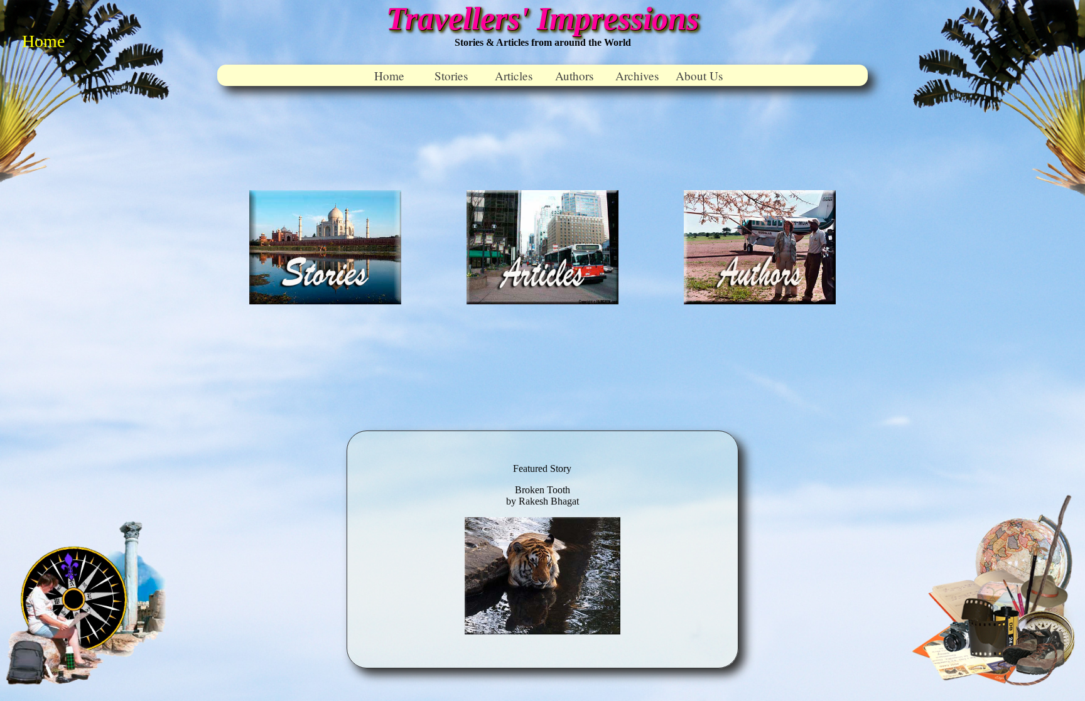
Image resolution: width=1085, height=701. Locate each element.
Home (389, 75)
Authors (574, 75)
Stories (451, 75)
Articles (513, 75)
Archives (637, 75)
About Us (699, 75)
